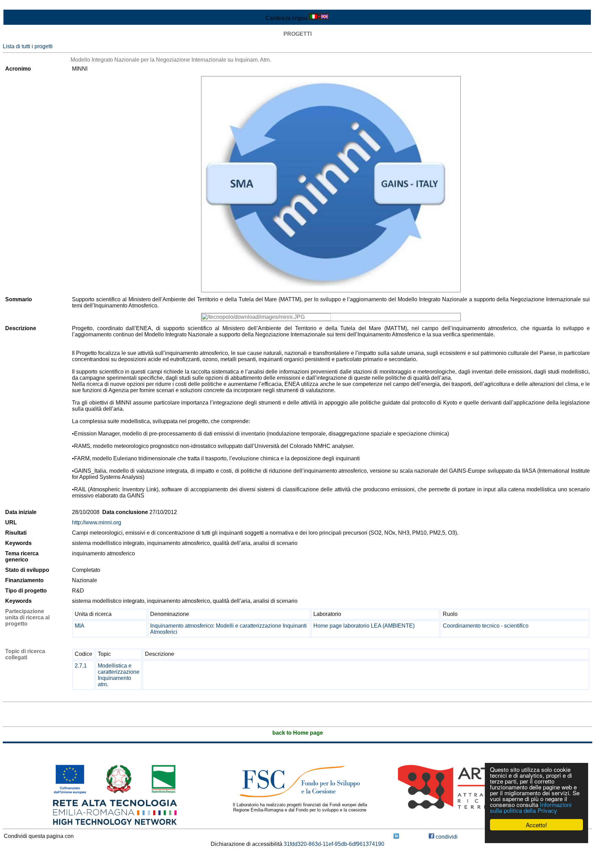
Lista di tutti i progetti (28, 46)
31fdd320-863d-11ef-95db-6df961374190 (334, 844)
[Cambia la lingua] (319, 18)
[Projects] (331, 184)
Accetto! (536, 824)
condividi (446, 837)
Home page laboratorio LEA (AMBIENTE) (364, 626)
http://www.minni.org (96, 522)
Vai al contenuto (22, 6)
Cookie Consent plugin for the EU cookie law (536, 836)
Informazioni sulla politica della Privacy (531, 807)
